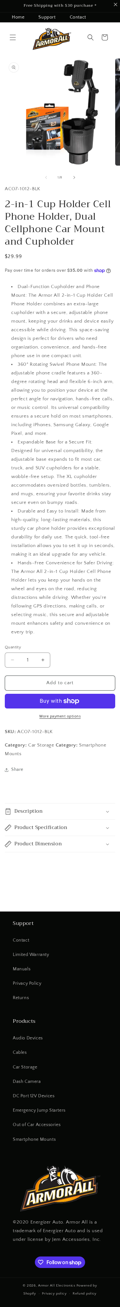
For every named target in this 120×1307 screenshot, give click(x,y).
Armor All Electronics (57, 1285)
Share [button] (17, 769)
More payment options (60, 716)
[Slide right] (74, 177)
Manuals (21, 969)
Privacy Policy (27, 983)
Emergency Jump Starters (39, 1110)
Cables (20, 1052)
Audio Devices (28, 1038)
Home (18, 17)
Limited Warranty (31, 954)
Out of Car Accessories (36, 1124)
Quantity (13, 647)
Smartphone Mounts (34, 1139)
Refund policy (85, 1293)
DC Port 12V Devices (33, 1096)
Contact (78, 17)
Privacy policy (54, 1293)
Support (46, 17)
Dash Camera (27, 1081)
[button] (13, 37)
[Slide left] (46, 177)
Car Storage (25, 1067)
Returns (21, 997)
